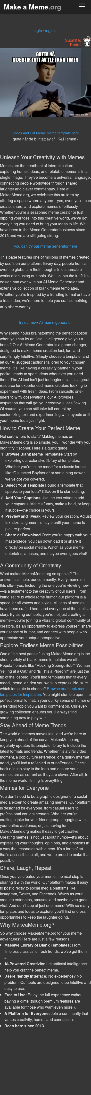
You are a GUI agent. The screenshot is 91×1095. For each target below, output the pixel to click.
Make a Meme (32, 7)
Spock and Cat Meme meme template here (45, 132)
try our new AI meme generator (45, 322)
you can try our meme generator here (45, 246)
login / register (45, 30)
